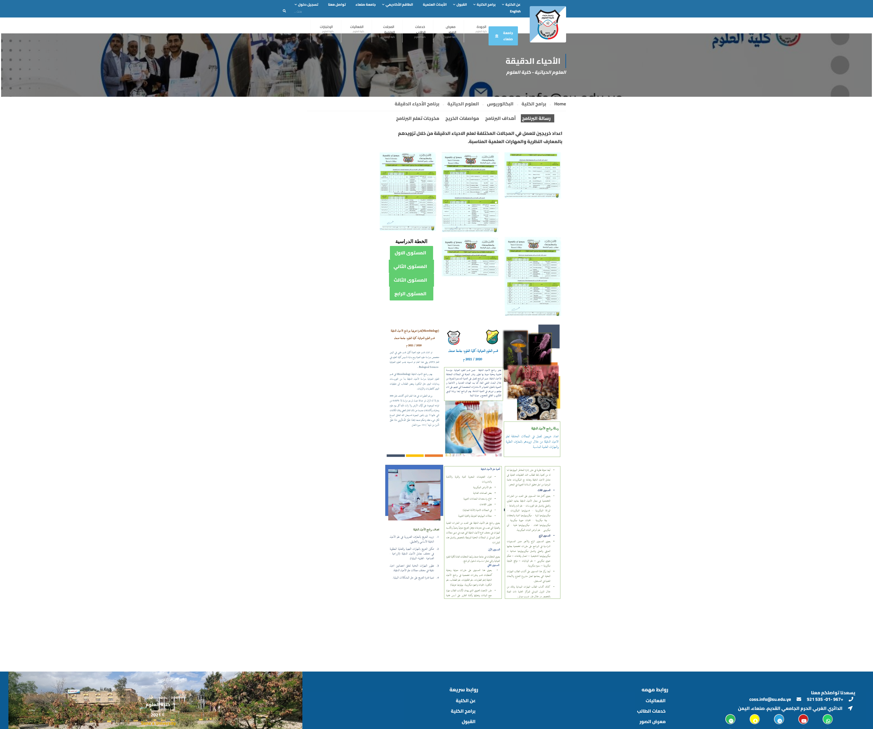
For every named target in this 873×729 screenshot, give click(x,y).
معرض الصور (451, 29)
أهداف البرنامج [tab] (500, 118)
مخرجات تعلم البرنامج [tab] (417, 118)
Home (560, 104)
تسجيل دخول (308, 4)
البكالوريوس (500, 104)
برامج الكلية (486, 4)
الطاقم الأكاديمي (399, 4)
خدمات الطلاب (420, 29)
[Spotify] (730, 719)
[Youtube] (803, 719)
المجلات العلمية (389, 29)
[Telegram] (779, 719)
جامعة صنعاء (366, 4)
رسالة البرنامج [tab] (536, 118)
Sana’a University (158, 723)
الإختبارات (326, 26)
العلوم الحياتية (463, 104)
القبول (462, 4)
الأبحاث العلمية (435, 4)
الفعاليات (357, 26)
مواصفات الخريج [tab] (462, 118)
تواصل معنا (337, 4)
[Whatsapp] (828, 719)
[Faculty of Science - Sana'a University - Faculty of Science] (548, 24)
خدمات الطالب (651, 711)
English (515, 11)
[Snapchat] (755, 719)
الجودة (481, 26)
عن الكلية (513, 4)
